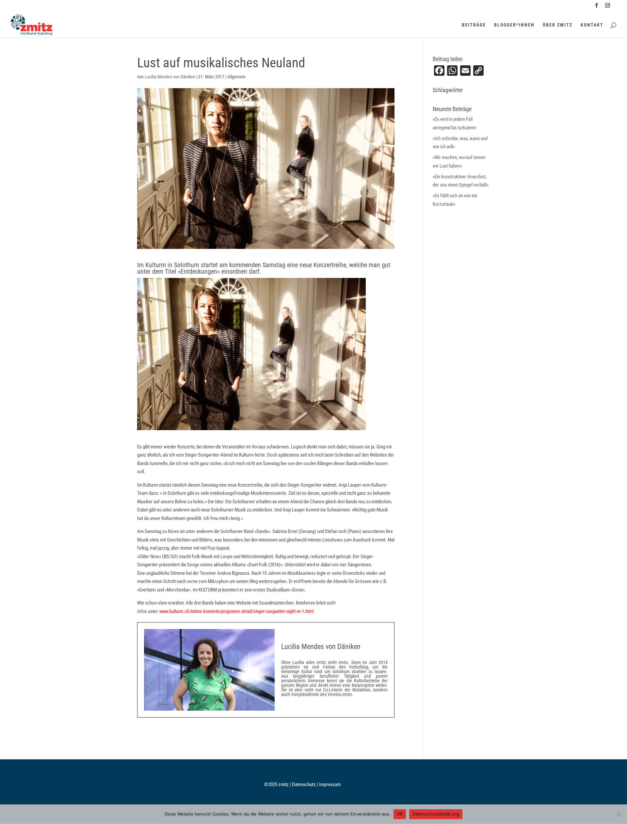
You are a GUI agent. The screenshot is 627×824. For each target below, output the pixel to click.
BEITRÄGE (474, 25)
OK (400, 813)
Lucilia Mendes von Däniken (170, 76)
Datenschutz (304, 784)
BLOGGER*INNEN (514, 25)
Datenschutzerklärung (435, 813)
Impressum (330, 784)
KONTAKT (592, 25)
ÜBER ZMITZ (557, 25)
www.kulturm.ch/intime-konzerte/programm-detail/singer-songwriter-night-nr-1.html (236, 611)
